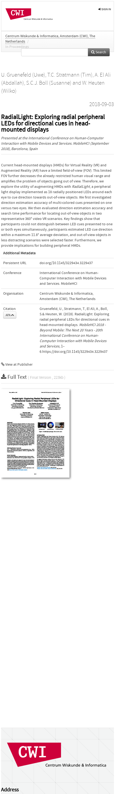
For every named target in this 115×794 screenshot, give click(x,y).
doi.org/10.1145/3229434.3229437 (66, 263)
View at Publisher (19, 364)
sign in (106, 9)
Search (100, 52)
